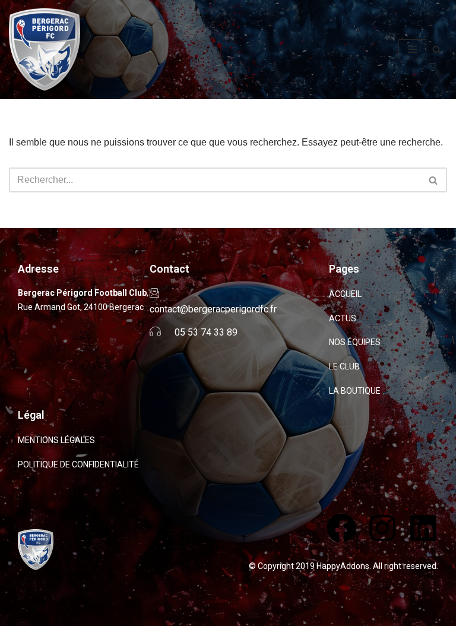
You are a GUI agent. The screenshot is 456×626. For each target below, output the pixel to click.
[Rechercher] (436, 49)
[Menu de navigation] (412, 49)
